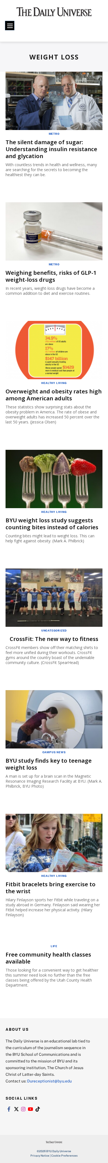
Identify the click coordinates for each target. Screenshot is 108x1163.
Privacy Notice (39, 1155)
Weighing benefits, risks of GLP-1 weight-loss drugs (51, 276)
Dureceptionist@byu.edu (49, 1081)
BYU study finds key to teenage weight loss (49, 764)
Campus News (54, 752)
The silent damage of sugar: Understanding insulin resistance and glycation (51, 149)
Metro (54, 133)
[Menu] (9, 25)
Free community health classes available (48, 958)
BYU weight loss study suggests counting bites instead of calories (52, 523)
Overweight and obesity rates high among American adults (54, 395)
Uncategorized (54, 630)
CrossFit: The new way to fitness (54, 639)
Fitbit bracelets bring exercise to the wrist (51, 887)
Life (54, 946)
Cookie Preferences (64, 1155)
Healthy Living (53, 383)
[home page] (54, 13)
